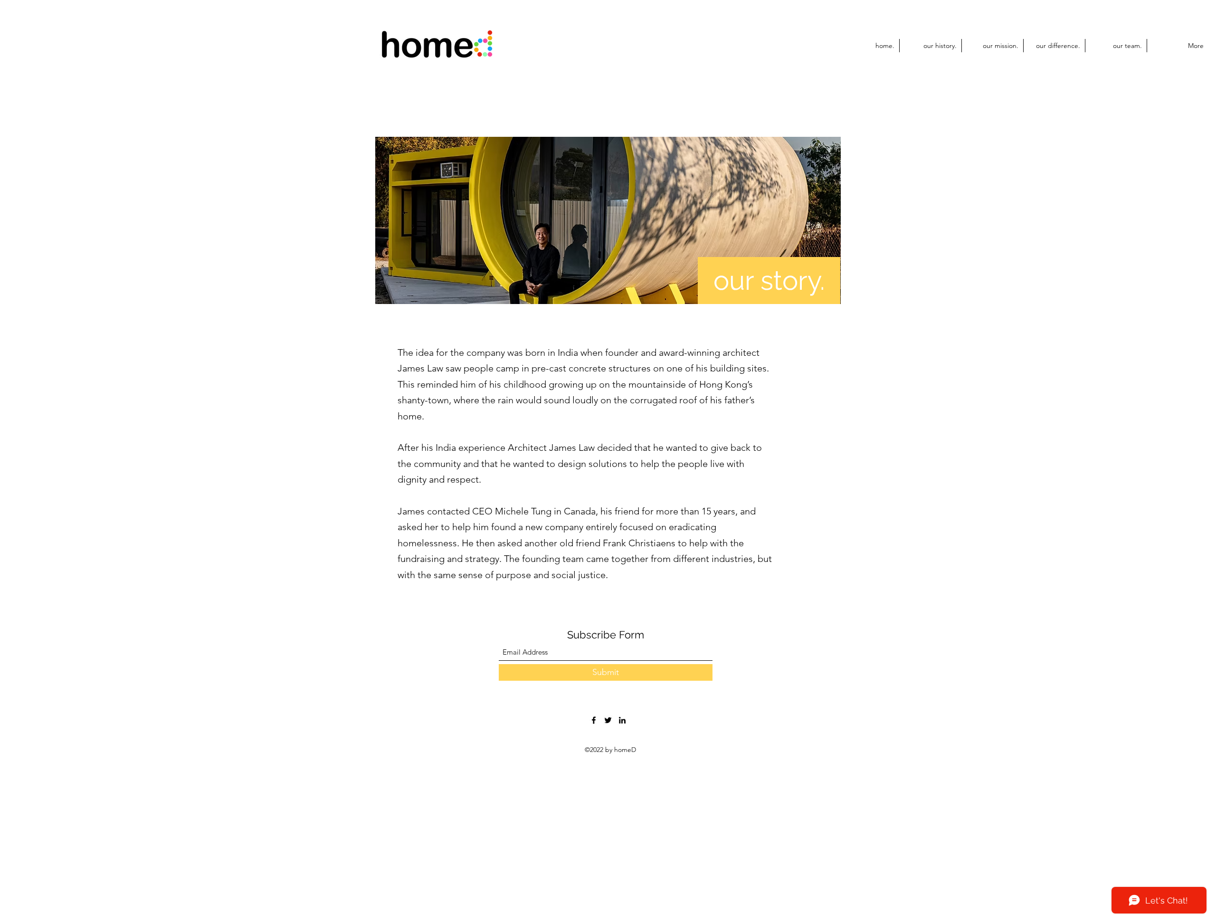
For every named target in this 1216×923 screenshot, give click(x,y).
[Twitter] (608, 720)
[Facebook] (593, 720)
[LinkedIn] (622, 720)
